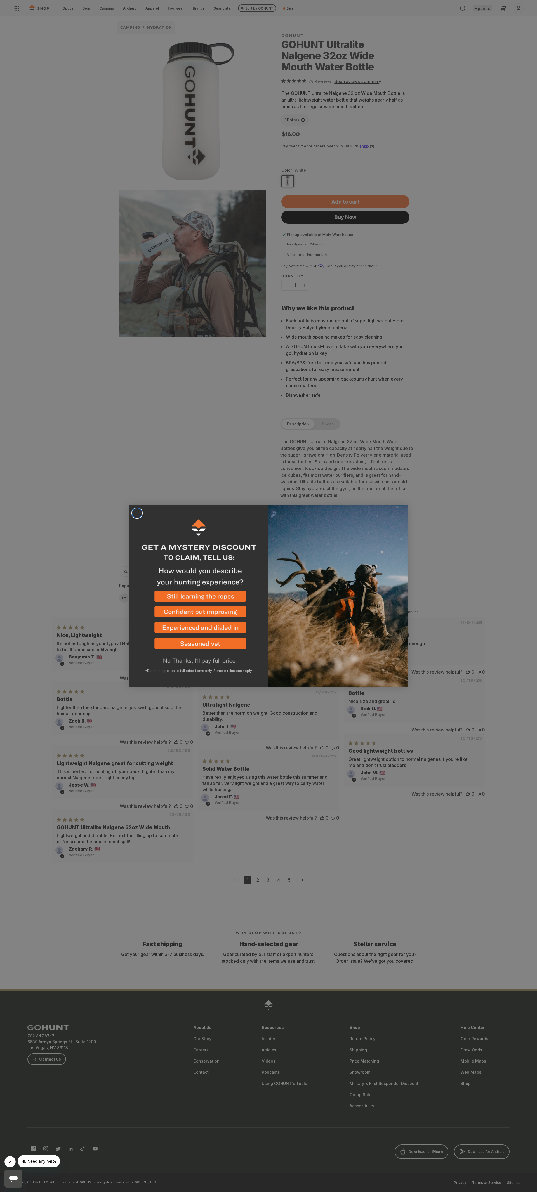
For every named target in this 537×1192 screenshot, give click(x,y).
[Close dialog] (137, 513)
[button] (198, 598)
